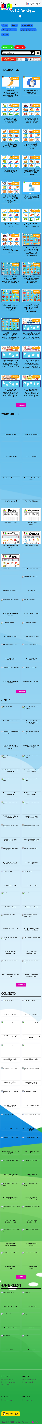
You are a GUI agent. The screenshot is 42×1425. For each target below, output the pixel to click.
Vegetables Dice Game (10, 928)
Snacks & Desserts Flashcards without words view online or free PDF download (31, 120)
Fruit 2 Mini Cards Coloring (10, 1267)
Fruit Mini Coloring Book (31, 1059)
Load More (21, 405)
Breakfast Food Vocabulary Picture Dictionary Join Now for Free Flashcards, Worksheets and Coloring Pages (31, 251)
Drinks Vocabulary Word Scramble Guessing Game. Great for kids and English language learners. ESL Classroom (31, 336)
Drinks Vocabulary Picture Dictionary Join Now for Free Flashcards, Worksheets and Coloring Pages (10, 279)
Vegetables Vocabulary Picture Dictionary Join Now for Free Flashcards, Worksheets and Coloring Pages (10, 336)
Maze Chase (31, 1306)
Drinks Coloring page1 (10, 1128)
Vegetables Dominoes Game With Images (31, 839)
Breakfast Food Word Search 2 (10, 546)
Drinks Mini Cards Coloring (31, 1175)
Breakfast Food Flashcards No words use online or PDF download (31, 146)
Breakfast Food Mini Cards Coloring (31, 1198)
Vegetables (27, 25)
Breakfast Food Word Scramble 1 (10, 614)
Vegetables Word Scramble (10, 659)
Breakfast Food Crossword (31, 659)
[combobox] (33, 3)
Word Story (31, 1349)
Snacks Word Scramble (31, 637)
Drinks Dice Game (10, 885)
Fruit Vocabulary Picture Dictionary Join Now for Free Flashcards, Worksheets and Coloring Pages (10, 307)
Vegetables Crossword (10, 478)
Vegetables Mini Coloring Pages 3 (10, 1221)
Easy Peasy (36, 1422)
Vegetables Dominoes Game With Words (10, 863)
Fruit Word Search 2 (31, 569)
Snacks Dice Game (31, 907)
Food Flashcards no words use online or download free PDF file (10, 145)
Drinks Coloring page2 (31, 1105)
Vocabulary (7, 47)
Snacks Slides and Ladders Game (31, 975)
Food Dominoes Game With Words (10, 793)
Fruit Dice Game (10, 907)
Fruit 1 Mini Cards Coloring (31, 1244)
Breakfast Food (9, 30)
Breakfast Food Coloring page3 (31, 1129)
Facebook (28, 1400)
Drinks (5, 34)
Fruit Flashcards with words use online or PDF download (10, 224)
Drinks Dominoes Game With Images (31, 746)
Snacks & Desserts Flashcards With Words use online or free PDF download (10, 250)
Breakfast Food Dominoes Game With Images (10, 746)
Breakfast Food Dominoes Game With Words (31, 722)
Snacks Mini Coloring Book (32, 1152)
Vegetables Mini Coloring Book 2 (10, 1244)
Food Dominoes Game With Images (31, 770)
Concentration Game (10, 1306)
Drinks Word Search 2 (31, 546)
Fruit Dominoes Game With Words (10, 816)
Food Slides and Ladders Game (31, 952)
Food (14, 25)
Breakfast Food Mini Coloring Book (10, 1106)
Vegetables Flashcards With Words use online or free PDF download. (31, 224)
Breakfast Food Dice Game (31, 863)
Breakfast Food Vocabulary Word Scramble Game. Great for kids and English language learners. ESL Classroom (10, 392)
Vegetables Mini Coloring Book (31, 1221)
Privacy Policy (8, 1380)
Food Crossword (31, 456)
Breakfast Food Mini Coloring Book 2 (31, 1082)
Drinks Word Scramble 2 (31, 681)
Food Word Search (31, 501)
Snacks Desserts (28, 30)
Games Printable (31, 1380)
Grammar (20, 47)
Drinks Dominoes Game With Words (10, 770)
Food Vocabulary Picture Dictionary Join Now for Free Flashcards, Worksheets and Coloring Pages (31, 279)
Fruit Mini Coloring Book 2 (10, 1059)
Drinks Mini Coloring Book (10, 1082)
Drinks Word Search (10, 501)
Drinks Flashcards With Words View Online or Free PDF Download (31, 197)
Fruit (5, 25)
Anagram (31, 1328)
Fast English (10, 1349)
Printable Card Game (10, 721)
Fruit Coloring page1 (10, 1014)
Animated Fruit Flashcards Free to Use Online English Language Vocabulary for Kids (10, 93)
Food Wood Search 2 (10, 569)
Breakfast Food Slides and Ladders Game (31, 929)
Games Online (30, 1382)
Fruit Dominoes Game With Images (31, 793)
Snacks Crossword (10, 456)
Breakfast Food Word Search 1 (31, 478)
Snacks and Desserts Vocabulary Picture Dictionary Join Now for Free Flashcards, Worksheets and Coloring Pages (31, 307)
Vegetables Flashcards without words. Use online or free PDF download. (10, 120)
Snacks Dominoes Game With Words (10, 839)
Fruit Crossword (10, 435)
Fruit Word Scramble (10, 637)
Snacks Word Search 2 (10, 590)
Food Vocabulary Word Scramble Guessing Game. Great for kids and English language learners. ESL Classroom (10, 363)
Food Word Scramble (31, 613)
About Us (7, 1384)
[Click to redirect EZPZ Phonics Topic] (21, 59)
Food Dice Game (31, 885)
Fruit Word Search (10, 523)
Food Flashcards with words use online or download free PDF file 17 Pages (31, 172)
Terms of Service (10, 1382)
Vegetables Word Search (31, 523)
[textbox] (34, 3)
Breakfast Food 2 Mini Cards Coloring (10, 1198)
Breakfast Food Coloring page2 (10, 1152)
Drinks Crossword (31, 435)
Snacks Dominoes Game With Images (31, 816)
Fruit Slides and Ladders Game (10, 975)
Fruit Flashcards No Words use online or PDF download (10, 171)
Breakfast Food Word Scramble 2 (10, 682)
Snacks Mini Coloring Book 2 (10, 1175)
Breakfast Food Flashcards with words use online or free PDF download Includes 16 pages (10, 199)
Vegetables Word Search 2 (31, 591)
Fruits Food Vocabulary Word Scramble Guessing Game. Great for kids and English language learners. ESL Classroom (31, 392)
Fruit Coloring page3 (10, 1036)
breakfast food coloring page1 (32, 1036)
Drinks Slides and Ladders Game (10, 952)
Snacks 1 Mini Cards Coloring (31, 1267)
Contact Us (8, 1400)
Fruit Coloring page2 (31, 1014)
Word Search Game (10, 1328)
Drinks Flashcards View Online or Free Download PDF (31, 92)
